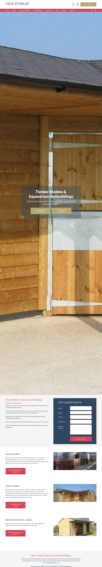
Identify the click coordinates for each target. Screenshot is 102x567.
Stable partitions (22, 459)
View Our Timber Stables (15, 505)
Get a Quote (88, 4)
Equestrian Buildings (24, 10)
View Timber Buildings (61, 210)
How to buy (49, 10)
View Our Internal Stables (15, 471)
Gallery (64, 10)
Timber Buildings (38, 10)
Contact (71, 10)
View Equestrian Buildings (40, 210)
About (14, 10)
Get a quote (81, 439)
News (57, 10)
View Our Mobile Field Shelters (15, 533)
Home (7, 10)
